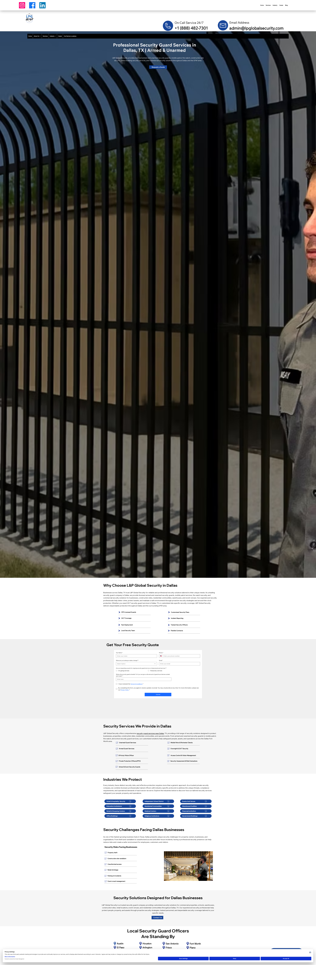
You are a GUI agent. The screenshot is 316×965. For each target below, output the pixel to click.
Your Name (119, 652)
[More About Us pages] (40, 36)
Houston (147, 943)
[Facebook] (32, 5)
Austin (120, 943)
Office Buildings (112, 816)
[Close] (130, 801)
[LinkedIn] (42, 5)
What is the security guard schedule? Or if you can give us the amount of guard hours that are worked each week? (143, 675)
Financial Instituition (189, 811)
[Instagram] (22, 5)
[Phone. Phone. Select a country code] (161, 656)
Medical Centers (150, 811)
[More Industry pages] (55, 36)
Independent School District (154, 801)
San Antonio (172, 943)
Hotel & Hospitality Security (116, 801)
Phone (161, 652)
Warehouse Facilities (189, 806)
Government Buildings (190, 816)
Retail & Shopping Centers (116, 811)
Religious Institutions (152, 816)
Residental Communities (153, 806)
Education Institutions (114, 806)
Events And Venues (188, 801)
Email (161, 660)
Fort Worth (195, 943)
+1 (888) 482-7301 (191, 28)
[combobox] (136, 663)
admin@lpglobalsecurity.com (256, 28)
